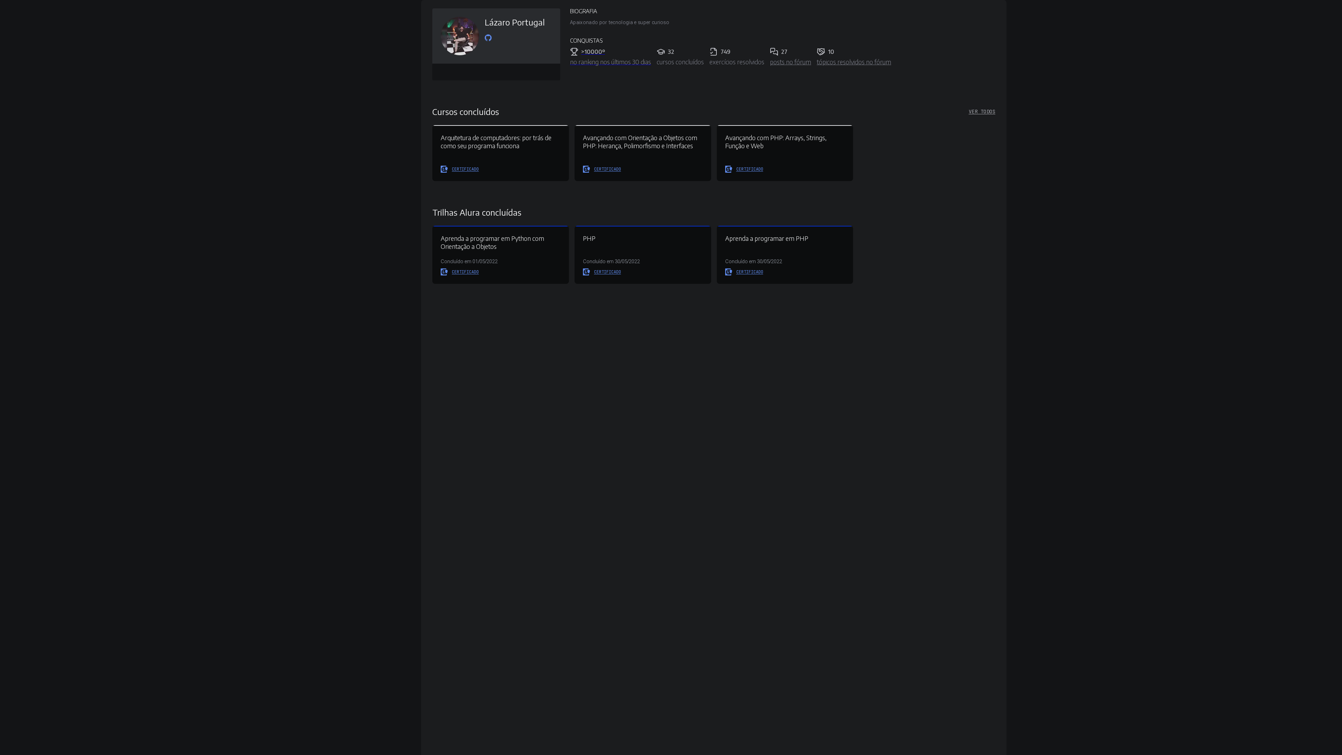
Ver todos (982, 111)
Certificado (465, 169)
